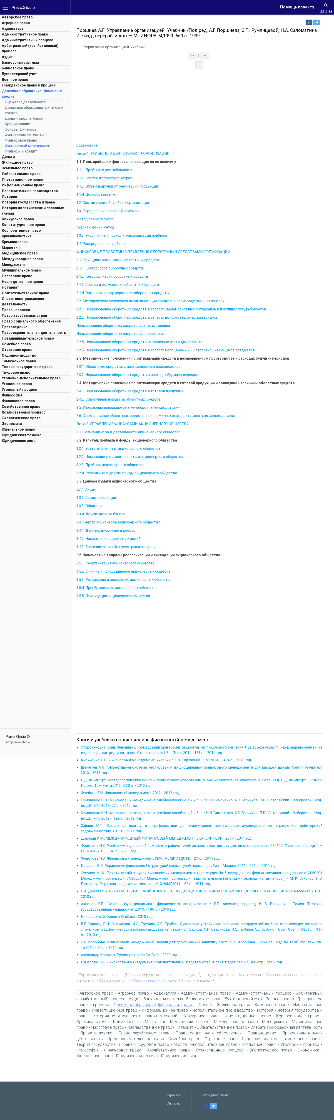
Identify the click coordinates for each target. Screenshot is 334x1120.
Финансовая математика (26, 135)
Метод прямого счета (95, 219)
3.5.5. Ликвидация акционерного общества (113, 596)
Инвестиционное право (22, 179)
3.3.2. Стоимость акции (96, 497)
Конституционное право (23, 225)
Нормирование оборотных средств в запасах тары (120, 334)
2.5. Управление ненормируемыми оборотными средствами (128, 407)
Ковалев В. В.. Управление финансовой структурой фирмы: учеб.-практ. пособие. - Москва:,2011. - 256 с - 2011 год (179, 865)
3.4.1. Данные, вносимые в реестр (105, 530)
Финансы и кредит (21, 151)
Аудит (7, 57)
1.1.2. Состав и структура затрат (104, 178)
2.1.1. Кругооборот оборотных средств (109, 268)
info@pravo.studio (17, 742)
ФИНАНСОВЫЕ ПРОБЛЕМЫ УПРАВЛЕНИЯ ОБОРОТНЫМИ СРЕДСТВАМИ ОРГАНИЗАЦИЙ (153, 252)
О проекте (173, 1095)
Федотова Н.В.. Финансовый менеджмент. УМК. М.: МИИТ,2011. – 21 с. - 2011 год (150, 858)
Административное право (25, 34)
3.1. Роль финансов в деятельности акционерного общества (128, 432)
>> (330, 11)
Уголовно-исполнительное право (31, 378)
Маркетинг (11, 247)
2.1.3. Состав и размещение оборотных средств (117, 284)
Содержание (87, 145)
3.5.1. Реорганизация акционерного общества (115, 563)
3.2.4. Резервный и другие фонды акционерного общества (126, 473)
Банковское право (18, 68)
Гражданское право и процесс (29, 85)
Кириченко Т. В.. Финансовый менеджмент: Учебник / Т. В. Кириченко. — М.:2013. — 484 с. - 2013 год (166, 760)
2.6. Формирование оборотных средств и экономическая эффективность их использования (156, 416)
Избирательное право (21, 174)
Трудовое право (16, 372)
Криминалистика (17, 236)
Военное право (15, 79)
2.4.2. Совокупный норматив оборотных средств (118, 399)
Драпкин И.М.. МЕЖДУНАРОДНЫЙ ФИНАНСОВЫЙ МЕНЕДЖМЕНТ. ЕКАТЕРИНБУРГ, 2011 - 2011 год (166, 838)
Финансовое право (21, 140)
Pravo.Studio (23, 7)
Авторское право (17, 17)
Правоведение (14, 327)
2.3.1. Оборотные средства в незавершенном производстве (128, 366)
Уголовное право (17, 384)
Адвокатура (12, 28)
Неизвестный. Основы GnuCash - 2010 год (117, 916)
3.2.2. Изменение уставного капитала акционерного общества (129, 457)
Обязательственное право (25, 293)
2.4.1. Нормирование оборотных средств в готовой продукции (130, 391)
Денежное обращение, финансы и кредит (159, 975)
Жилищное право (17, 162)
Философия (12, 395)
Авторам (174, 1103)
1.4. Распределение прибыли (100, 243)
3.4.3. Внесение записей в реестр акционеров (115, 547)
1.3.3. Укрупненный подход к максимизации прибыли (121, 235)
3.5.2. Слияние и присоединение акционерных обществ (123, 571)
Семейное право (16, 344)
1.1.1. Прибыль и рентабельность (104, 170)
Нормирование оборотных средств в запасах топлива (123, 325)
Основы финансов (21, 129)
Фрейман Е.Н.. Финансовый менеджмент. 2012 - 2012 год (130, 793)
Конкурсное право (18, 219)
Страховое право (17, 350)
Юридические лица (18, 441)
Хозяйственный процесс (23, 412)
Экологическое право (21, 418)
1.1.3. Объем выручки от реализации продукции (117, 186)
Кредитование (17, 124)
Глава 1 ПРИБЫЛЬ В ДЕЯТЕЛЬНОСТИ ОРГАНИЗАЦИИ (123, 153)
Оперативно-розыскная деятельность (286, 1027)
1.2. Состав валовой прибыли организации (112, 203)
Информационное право (23, 185)
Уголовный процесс (19, 389)
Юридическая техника (21, 435)
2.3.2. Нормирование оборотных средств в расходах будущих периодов (137, 375)
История (9, 196)
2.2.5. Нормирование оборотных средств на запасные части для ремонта (139, 342)
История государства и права (28, 202)
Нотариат (10, 287)
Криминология (14, 242)
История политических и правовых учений (135, 1015)
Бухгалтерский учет (19, 74)
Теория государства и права (27, 367)
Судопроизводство (19, 355)
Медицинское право (20, 253)
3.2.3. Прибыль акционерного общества (110, 465)
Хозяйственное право (21, 406)
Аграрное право (16, 23)
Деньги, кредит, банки (24, 118)
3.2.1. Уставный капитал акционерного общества (118, 448)
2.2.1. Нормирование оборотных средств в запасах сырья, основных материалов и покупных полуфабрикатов (171, 309)
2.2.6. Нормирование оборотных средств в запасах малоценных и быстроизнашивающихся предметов (165, 350)
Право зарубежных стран (24, 315)
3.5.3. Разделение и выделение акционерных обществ (123, 579)
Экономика (12, 424)
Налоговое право (17, 276)
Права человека (16, 310)
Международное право (22, 259)
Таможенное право (19, 361)
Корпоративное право (21, 230)
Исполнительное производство (30, 191)
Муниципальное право (21, 270)
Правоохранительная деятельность (34, 332)
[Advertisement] (35, 514)
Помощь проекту (297, 7)
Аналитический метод (95, 227)
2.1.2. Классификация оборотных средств (112, 276)
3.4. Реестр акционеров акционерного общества (118, 522)
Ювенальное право (18, 429)
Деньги (8, 157)
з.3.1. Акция (86, 489)
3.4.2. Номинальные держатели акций (108, 538)
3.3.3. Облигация (89, 506)
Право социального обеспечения (31, 321)
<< (322, 11)
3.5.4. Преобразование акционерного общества (116, 588)
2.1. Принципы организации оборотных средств (117, 260)
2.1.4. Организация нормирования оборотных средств (122, 293)
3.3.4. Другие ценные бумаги (100, 514)
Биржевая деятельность (26, 102)
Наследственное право (22, 281)
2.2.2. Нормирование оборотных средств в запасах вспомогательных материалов (146, 317)
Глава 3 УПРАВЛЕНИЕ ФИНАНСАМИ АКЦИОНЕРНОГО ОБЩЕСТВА (132, 424)
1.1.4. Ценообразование (96, 194)
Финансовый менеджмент (28, 146)
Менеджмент (14, 264)
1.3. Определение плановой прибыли (107, 211)
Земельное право (17, 168)
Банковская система (20, 62)
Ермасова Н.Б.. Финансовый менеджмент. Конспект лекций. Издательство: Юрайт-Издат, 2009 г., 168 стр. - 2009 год (181, 962)
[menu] (5, 7)
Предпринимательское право (28, 338)
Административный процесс (27, 40)
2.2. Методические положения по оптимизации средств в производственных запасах (150, 301)
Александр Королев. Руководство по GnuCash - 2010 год (129, 955)
